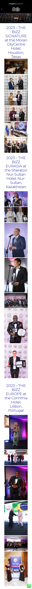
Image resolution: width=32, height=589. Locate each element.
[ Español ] (19, 4)
